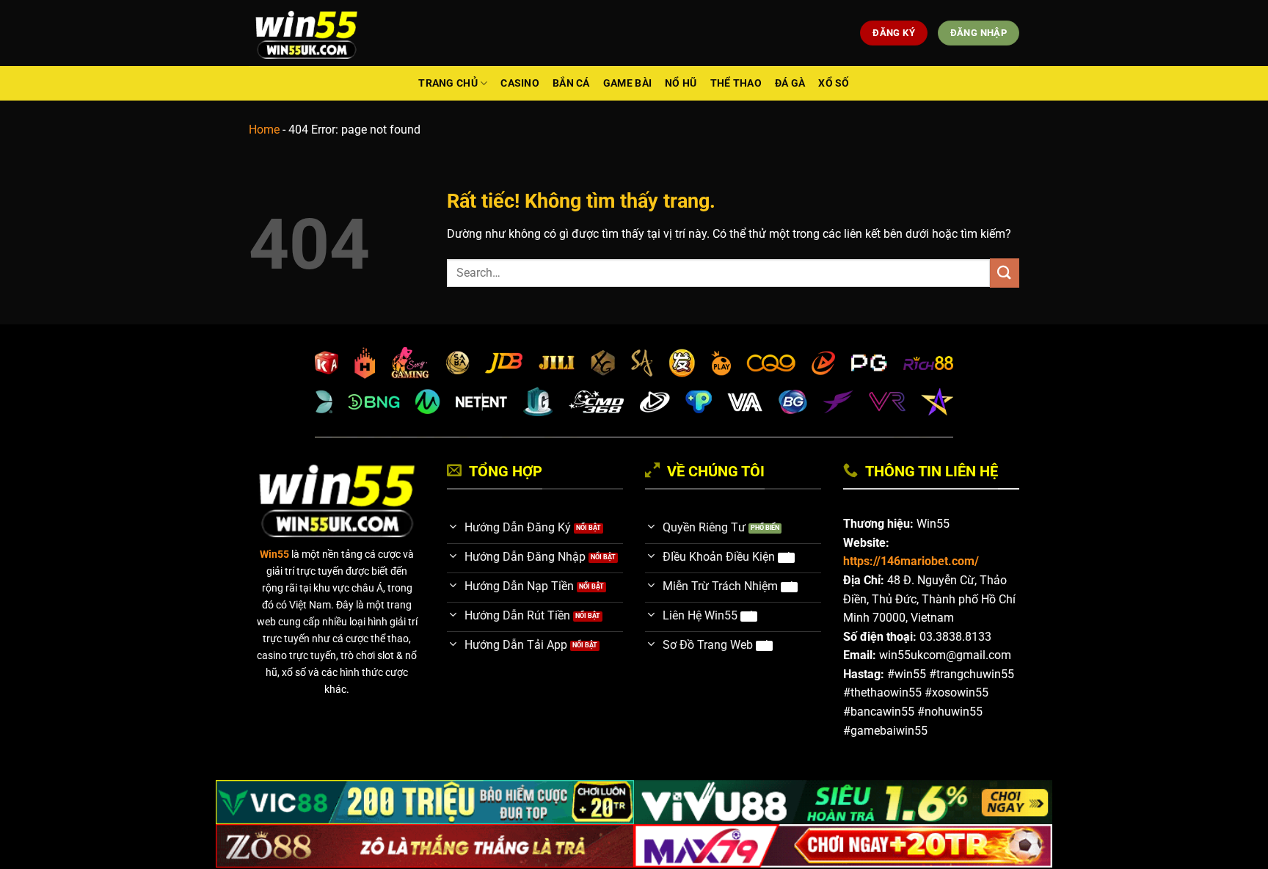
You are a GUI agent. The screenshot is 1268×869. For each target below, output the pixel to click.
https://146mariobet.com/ (911, 561)
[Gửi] (1004, 272)
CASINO (519, 83)
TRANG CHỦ (448, 83)
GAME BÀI (627, 83)
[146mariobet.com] (306, 33)
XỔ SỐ (833, 83)
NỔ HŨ (680, 83)
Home (264, 130)
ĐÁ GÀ (790, 83)
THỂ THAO (736, 83)
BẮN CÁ (571, 83)
